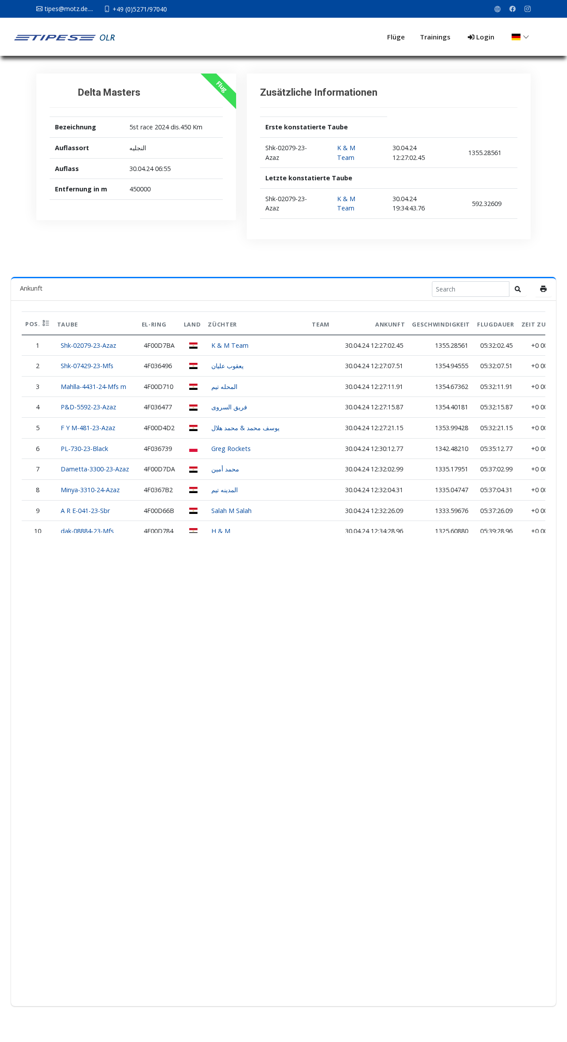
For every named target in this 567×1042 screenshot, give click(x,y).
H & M (220, 531)
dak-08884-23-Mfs (87, 531)
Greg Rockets (231, 448)
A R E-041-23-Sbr (85, 510)
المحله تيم (224, 386)
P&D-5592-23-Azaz (88, 407)
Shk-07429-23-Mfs (87, 366)
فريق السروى (229, 407)
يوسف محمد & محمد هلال (245, 428)
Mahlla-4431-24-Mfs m (93, 386)
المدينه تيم (224, 490)
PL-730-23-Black (84, 448)
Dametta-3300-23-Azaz (95, 469)
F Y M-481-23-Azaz (88, 428)
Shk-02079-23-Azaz (88, 345)
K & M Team (230, 345)
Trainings (435, 36)
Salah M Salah (231, 510)
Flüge (396, 36)
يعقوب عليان (227, 366)
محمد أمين (225, 469)
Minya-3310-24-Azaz (90, 490)
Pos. (33, 324)
